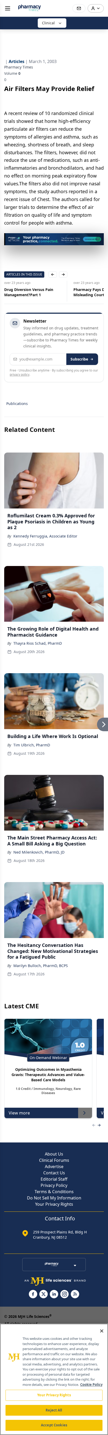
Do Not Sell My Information (54, 1198)
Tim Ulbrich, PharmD (31, 744)
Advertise (54, 1166)
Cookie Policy (91, 1384)
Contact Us (54, 1173)
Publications (17, 403)
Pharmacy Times (18, 67)
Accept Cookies (54, 1425)
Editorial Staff (54, 1179)
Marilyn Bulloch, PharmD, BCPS (40, 965)
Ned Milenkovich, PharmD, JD (38, 852)
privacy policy (19, 374)
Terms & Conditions (54, 1191)
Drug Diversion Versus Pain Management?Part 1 (28, 292)
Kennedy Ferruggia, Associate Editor (45, 536)
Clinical (48, 22)
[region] (54, 1379)
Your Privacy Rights (54, 1204)
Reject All (54, 1410)
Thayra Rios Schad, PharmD (37, 643)
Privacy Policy (54, 1185)
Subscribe (79, 359)
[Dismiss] (98, 239)
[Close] (101, 1331)
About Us (54, 1154)
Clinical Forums (54, 1160)
